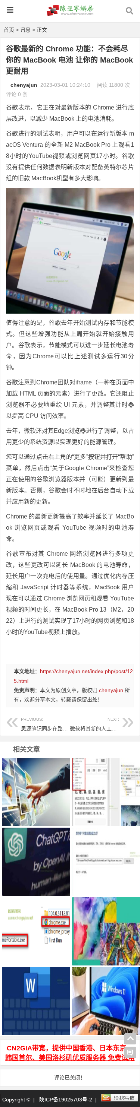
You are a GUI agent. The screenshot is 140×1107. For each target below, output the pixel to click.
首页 (9, 30)
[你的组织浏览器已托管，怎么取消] (35, 783)
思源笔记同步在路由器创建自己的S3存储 (68, 724)
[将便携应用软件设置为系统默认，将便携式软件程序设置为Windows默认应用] (35, 922)
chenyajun (23, 85)
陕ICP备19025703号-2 (65, 1100)
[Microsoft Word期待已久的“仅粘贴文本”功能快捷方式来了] (35, 991)
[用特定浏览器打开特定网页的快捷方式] (105, 852)
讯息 (25, 30)
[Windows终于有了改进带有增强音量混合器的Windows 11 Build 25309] (105, 991)
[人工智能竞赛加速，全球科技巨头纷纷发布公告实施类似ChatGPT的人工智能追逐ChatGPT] (35, 852)
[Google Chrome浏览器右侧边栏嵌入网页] (105, 783)
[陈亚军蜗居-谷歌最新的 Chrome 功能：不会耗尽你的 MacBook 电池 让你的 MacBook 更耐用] (70, 13)
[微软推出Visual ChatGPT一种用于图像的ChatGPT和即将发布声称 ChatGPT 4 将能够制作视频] (105, 922)
